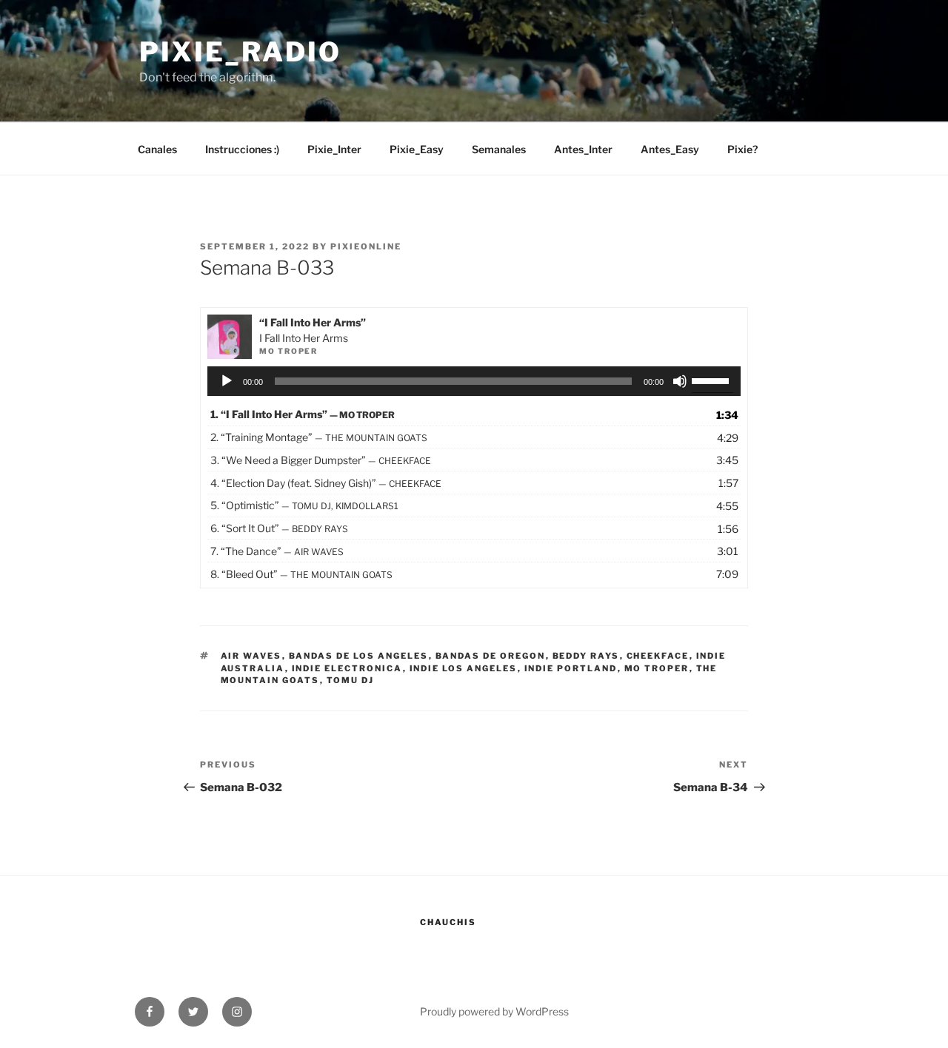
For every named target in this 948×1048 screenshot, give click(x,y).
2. (318, 437)
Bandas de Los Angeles (359, 656)
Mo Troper (657, 668)
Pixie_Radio (240, 52)
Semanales (499, 149)
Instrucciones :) (242, 149)
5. (304, 505)
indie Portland (571, 668)
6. (279, 528)
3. (320, 460)
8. (301, 574)
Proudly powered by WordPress (494, 1011)
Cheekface (658, 656)
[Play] (226, 381)
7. (277, 551)
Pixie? (742, 149)
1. (302, 414)
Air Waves (251, 656)
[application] (474, 381)
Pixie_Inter (334, 149)
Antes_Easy (670, 149)
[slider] (712, 379)
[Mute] (679, 381)
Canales (157, 149)
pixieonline (365, 246)
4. (325, 483)
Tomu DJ (351, 680)
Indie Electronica (347, 668)
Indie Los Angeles (464, 668)
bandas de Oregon (490, 656)
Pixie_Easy (417, 149)
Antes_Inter (583, 149)
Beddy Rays (586, 656)
